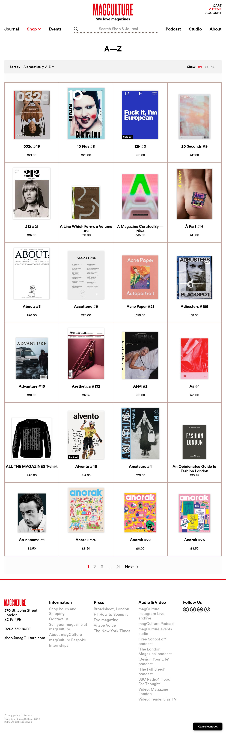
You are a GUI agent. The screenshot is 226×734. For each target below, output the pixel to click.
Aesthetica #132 (86, 386)
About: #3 (32, 306)
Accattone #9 (86, 306)
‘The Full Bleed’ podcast (151, 671)
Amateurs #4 (140, 466)
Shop (32, 29)
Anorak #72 (140, 539)
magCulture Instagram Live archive (151, 613)
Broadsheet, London (111, 609)
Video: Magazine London (153, 691)
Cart (217, 6)
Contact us (59, 619)
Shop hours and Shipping (62, 611)
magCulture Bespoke (67, 640)
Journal (11, 29)
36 (206, 67)
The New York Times (112, 630)
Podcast (173, 29)
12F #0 (140, 146)
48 (213, 67)
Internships (58, 645)
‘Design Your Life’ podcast (153, 661)
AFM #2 (140, 386)
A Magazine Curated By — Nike (140, 228)
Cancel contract (208, 726)
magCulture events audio (155, 631)
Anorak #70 (86, 539)
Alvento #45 (86, 466)
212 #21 (31, 226)
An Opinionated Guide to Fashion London (194, 468)
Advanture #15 (32, 386)
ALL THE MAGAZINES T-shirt (32, 466)
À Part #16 (194, 226)
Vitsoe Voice (105, 625)
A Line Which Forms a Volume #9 (86, 228)
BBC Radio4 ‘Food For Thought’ (154, 681)
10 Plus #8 (86, 146)
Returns (28, 715)
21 (118, 566)
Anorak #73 (194, 539)
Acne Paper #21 (140, 306)
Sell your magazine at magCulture (68, 626)
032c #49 (31, 146)
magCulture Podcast (156, 623)
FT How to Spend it (111, 614)
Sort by (15, 67)
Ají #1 (194, 386)
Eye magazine (106, 620)
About (216, 29)
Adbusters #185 (194, 306)
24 (200, 66)
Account (213, 13)
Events (55, 29)
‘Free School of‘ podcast (152, 641)
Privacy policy (12, 715)
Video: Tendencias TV (157, 699)
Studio (195, 29)
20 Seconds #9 (194, 146)
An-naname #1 (31, 539)
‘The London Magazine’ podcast (155, 651)
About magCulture (65, 634)
